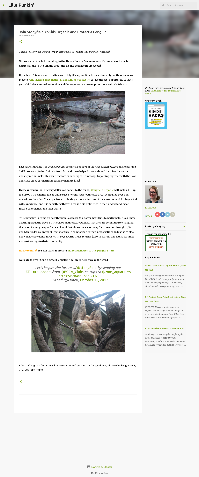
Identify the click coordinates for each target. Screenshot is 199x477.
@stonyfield (87, 268)
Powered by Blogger (101, 467)
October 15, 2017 (94, 280)
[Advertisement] (78, 437)
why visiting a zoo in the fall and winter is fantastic (59, 79)
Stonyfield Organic (102, 190)
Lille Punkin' (21, 5)
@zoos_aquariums (116, 272)
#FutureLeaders (38, 272)
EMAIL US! (150, 207)
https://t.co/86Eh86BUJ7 (78, 276)
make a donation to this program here (91, 250)
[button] (21, 42)
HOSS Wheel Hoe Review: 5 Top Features (164, 328)
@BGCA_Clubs (72, 272)
